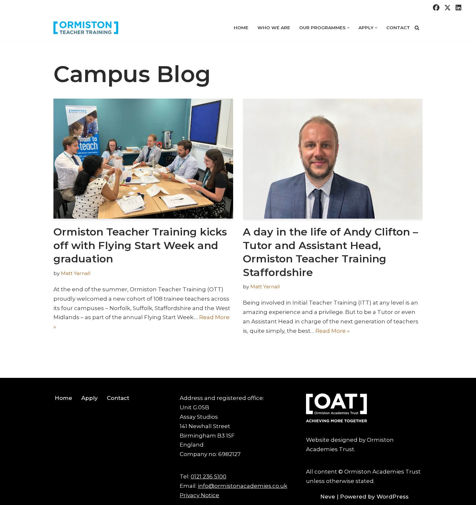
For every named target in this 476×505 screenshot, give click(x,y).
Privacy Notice (199, 495)
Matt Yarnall (75, 273)
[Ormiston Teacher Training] (85, 27)
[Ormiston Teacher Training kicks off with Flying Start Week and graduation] (143, 159)
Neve (327, 496)
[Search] (416, 27)
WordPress (393, 496)
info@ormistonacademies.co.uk (242, 486)
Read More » (332, 331)
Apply (89, 398)
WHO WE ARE (273, 27)
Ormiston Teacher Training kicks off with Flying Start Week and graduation (140, 245)
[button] (348, 28)
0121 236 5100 (208, 476)
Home (241, 27)
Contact (398, 27)
